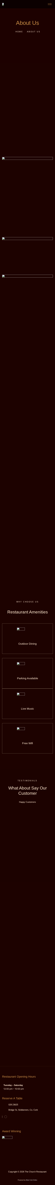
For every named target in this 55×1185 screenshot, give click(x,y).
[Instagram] (5, 1116)
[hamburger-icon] (50, 4)
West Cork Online (31, 1180)
